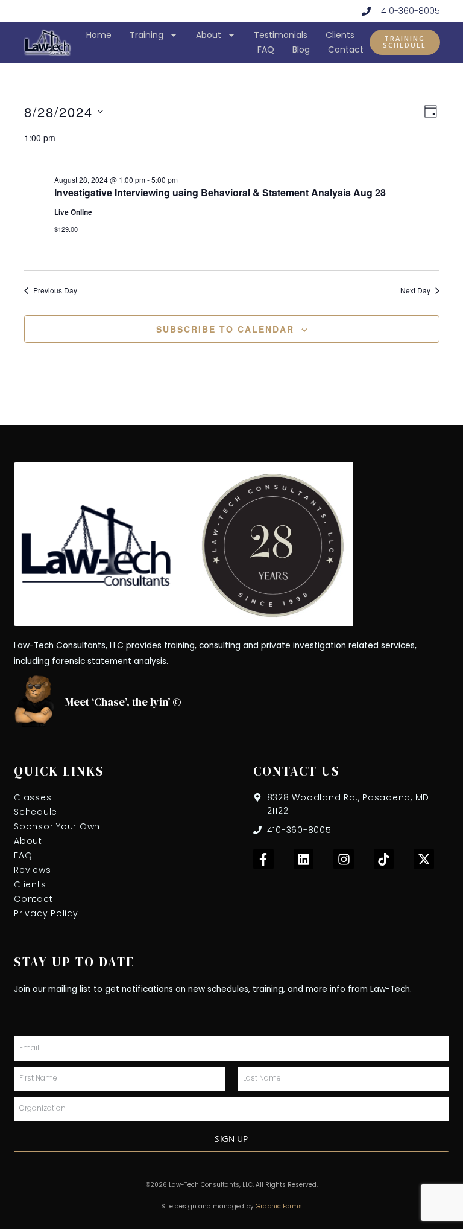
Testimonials (280, 35)
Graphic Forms (279, 1206)
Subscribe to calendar (225, 329)
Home (99, 35)
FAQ (265, 49)
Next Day (415, 290)
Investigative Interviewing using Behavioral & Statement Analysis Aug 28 (220, 192)
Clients (340, 35)
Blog (301, 49)
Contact (346, 49)
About (208, 35)
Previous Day (55, 290)
